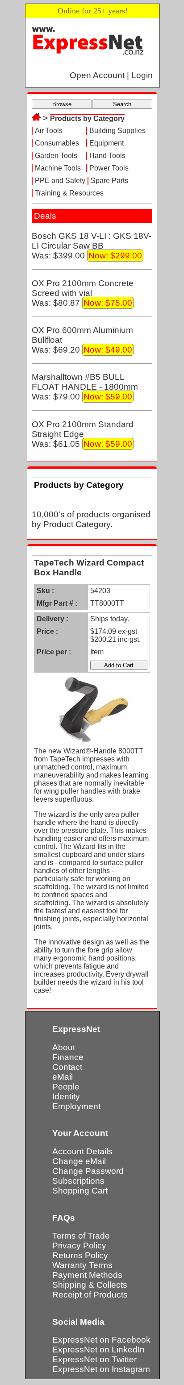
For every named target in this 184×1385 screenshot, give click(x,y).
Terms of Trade (81, 1235)
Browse (61, 104)
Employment (76, 1106)
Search (122, 104)
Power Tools (109, 168)
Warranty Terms (82, 1265)
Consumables (57, 143)
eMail (62, 1076)
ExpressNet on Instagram (101, 1369)
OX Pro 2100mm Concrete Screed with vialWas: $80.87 (83, 293)
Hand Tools (107, 155)
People (65, 1086)
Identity (66, 1096)
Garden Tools (56, 155)
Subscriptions (78, 1180)
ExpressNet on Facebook (101, 1339)
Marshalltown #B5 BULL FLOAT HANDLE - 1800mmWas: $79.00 (85, 386)
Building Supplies (117, 130)
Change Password (88, 1171)
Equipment (106, 143)
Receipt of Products (90, 1294)
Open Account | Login (111, 75)
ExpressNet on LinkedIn (98, 1349)
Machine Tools (58, 168)
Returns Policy (80, 1255)
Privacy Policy (79, 1245)
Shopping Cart (80, 1190)
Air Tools (49, 130)
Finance (68, 1057)
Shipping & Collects (89, 1284)
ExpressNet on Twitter (94, 1359)
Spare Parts (109, 180)
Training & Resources (69, 193)
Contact (67, 1067)
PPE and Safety (60, 180)
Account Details (82, 1151)
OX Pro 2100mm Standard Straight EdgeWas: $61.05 (83, 434)
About (63, 1047)
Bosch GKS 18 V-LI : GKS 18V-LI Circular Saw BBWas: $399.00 (91, 245)
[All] (36, 118)
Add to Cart (119, 665)
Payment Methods (87, 1275)
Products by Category (87, 118)
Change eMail (79, 1161)
